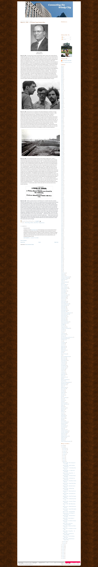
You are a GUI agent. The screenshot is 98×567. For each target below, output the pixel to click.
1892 (62, 112)
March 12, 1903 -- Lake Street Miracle (69, 511)
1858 (62, 72)
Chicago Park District (64, 305)
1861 (62, 76)
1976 (62, 220)
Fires (62, 341)
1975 (62, 219)
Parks (62, 396)
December (64, 448)
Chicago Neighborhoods (65, 303)
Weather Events (63, 437)
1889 (62, 107)
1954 (62, 192)
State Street (36, 222)
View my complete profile (66, 62)
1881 (62, 97)
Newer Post (23, 242)
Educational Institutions (64, 338)
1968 (62, 210)
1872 (62, 86)
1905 (62, 129)
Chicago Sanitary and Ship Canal (66, 312)
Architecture (63, 275)
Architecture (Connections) (65, 276)
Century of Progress (64, 287)
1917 (62, 144)
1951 (62, 188)
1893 (62, 113)
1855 (62, 70)
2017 (62, 269)
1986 (62, 233)
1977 (62, 221)
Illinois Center (63, 357)
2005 (62, 253)
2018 (62, 270)
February (64, 541)
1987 (62, 234)
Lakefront (62, 370)
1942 (62, 176)
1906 (62, 130)
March (64, 461)
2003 (62, 251)
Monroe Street (63, 388)
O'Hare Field (63, 392)
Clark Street (63, 325)
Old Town (62, 393)
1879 (62, 94)
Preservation (63, 400)
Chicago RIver (63, 311)
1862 (62, 77)
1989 (62, 235)
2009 (63, 558)
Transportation (41, 222)
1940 (62, 174)
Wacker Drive (63, 434)
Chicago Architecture (64, 288)
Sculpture (62, 414)
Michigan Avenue (64, 383)
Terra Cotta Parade (64, 425)
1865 (62, 81)
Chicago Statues (63, 319)
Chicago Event (63, 297)
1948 (62, 184)
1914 (62, 140)
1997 (62, 243)
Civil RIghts (63, 324)
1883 (62, 99)
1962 (62, 202)
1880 (62, 95)
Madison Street (63, 374)
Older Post (56, 242)
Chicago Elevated (64, 296)
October (64, 451)
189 (61, 108)
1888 (62, 106)
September (64, 452)
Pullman (62, 405)
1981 (62, 226)
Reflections (63, 409)
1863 (62, 79)
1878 (62, 93)
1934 (62, 166)
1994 (62, 242)
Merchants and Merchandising (65, 382)
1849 (62, 67)
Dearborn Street (63, 334)
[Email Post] (40, 221)
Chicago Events (63, 298)
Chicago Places (63, 307)
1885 (62, 102)
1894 (62, 115)
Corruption (63, 329)
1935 (62, 167)
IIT (61, 355)
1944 (62, 179)
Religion (62, 410)
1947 (62, 183)
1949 (62, 185)
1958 (62, 197)
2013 (63, 552)
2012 (62, 262)
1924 (62, 153)
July (63, 455)
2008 (62, 257)
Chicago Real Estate (64, 310)
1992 (62, 239)
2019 (62, 271)
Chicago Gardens (63, 301)
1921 (62, 149)
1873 (62, 88)
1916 (62, 143)
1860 (62, 75)
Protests (62, 401)
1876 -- (62, 90)
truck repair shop (34, 229)
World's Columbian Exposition (66, 441)
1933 (62, 165)
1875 (62, 89)
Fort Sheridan (63, 342)
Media (62, 378)
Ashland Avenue (63, 279)
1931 (62, 162)
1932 (62, 163)
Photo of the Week (64, 397)
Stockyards (63, 420)
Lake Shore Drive (64, 366)
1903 (62, 126)
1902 (62, 125)
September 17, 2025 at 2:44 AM (31, 237)
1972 (62, 215)
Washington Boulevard (64, 436)
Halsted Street (63, 346)
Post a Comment (24, 240)
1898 (62, 120)
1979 (62, 224)
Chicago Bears (63, 289)
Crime (62, 332)
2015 (62, 266)
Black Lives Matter (64, 284)
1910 (62, 135)
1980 (62, 225)
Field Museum (63, 339)
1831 (62, 66)
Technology (63, 424)
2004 (62, 252)
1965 (62, 206)
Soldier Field (63, 416)
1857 (62, 71)
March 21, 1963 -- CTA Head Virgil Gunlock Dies (33, 22)
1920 (62, 148)
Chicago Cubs (63, 293)
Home (39, 242)
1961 (62, 201)
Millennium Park (63, 387)
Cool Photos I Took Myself (65, 328)
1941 (62, 175)
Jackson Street (63, 361)
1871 (62, 85)
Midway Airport (63, 384)
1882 (62, 98)
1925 (62, 154)
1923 (62, 152)
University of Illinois (64, 432)
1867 (62, 84)
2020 (63, 445)
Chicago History (63, 302)
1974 (62, 217)
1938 (62, 171)
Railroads (62, 406)
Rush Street (63, 411)
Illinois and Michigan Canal (65, 356)
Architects (62, 274)
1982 (62, 228)
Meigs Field (63, 380)
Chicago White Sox (64, 323)
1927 (62, 157)
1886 (62, 103)
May (64, 458)
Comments (64, 39)
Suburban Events (63, 423)
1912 (62, 138)
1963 (26, 222)
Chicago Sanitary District (65, 314)
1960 (62, 199)
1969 (62, 211)
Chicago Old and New (66, 60)
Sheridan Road (63, 415)
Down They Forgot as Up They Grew (67, 337)
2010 (62, 260)
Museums (62, 389)
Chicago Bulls (63, 292)
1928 (62, 158)
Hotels (62, 352)
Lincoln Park (63, 373)
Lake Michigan (63, 365)
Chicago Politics (30, 222)
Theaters (62, 428)
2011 (62, 261)
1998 (62, 244)
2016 (62, 267)
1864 (62, 80)
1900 (62, 122)
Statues (62, 419)
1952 (62, 189)
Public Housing (63, 402)
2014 (62, 265)
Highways (62, 348)
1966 (62, 207)
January (64, 543)
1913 (62, 139)
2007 (62, 256)
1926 (62, 156)
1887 (62, 104)
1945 (62, 180)
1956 (62, 194)
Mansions (62, 375)
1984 (62, 230)
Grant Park (62, 343)
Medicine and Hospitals (64, 379)
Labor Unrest (63, 364)
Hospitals (62, 351)
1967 (62, 208)
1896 (62, 117)
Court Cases (63, 330)
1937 (62, 170)
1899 (62, 121)
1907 (62, 131)
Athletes (62, 280)
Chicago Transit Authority (65, 321)
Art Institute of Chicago (64, 278)
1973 (62, 216)
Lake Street (63, 369)
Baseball (62, 283)
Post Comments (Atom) (29, 244)
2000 (62, 247)
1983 (62, 229)
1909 (62, 134)
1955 (62, 193)
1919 (62, 147)
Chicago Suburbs (63, 320)
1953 (62, 190)
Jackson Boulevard (64, 360)
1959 (62, 198)
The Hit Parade (63, 427)
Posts (63, 37)
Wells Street (63, 438)
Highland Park (63, 347)
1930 (62, 161)
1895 (62, 116)
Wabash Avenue (63, 433)
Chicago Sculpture (64, 316)
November (64, 449)
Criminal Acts (63, 333)
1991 (62, 238)
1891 (62, 111)
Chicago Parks (63, 306)
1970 (62, 212)
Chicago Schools (63, 315)
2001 (62, 248)
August (64, 454)
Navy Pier (62, 391)
